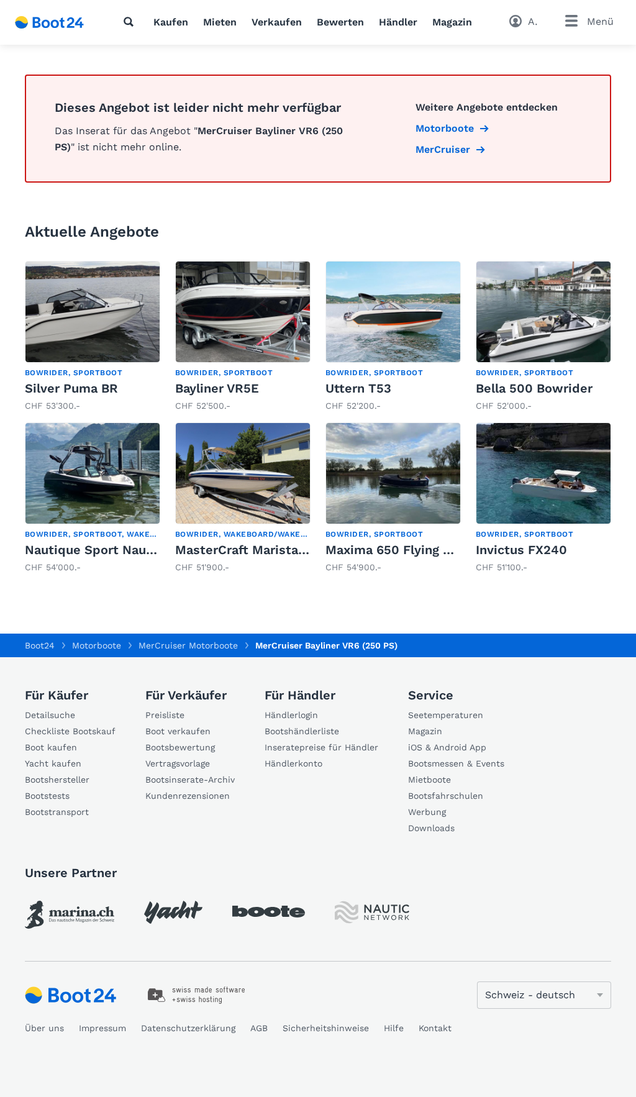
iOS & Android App (447, 747)
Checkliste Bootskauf (70, 731)
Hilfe (394, 1028)
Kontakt (435, 1028)
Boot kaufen (51, 747)
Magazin (452, 22)
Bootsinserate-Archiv (190, 780)
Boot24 (40, 645)
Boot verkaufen (178, 731)
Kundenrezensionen (187, 796)
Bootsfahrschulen (445, 796)
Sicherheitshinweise (326, 1028)
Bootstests (47, 796)
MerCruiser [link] (443, 149)
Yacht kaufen (53, 763)
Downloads (431, 828)
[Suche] (131, 22)
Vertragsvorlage (177, 763)
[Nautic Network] (372, 912)
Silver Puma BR (71, 388)
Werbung (427, 812)
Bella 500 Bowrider (534, 388)
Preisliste (164, 715)
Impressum (102, 1028)
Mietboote (429, 780)
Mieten (220, 22)
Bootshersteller (57, 780)
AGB (259, 1028)
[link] (92, 336)
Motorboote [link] (445, 128)
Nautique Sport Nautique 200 (115, 549)
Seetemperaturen (445, 715)
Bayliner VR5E (217, 388)
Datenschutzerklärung (188, 1028)
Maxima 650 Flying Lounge (406, 549)
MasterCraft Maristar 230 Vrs (264, 549)
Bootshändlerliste (302, 731)
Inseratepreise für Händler (321, 747)
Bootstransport (57, 812)
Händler (398, 22)
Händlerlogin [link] (291, 715)
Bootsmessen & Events (456, 763)
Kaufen (170, 22)
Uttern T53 (358, 388)
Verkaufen (277, 22)
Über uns (44, 1028)
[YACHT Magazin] (173, 912)
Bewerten (340, 22)
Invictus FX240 (521, 549)
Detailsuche (50, 715)
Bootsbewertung (180, 747)
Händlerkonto (293, 763)
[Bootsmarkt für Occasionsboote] (49, 22)
